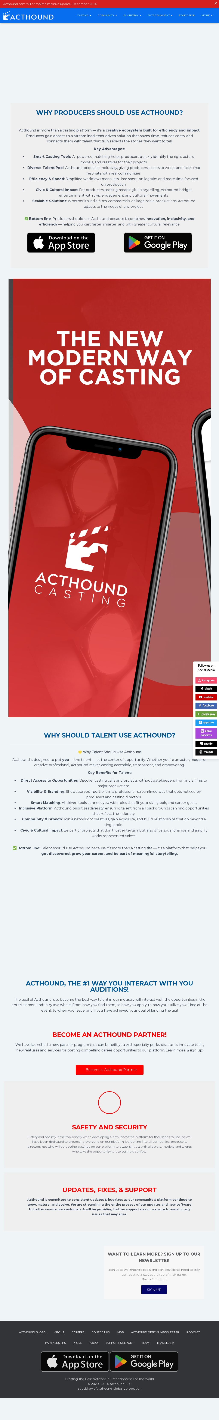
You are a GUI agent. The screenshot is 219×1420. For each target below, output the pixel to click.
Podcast (193, 1332)
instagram (208, 680)
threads (208, 752)
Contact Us (101, 1332)
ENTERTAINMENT (159, 15)
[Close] (216, 3)
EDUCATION (187, 15)
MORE (205, 15)
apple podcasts (206, 733)
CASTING (83, 15)
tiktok (208, 688)
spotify (208, 743)
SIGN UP (154, 1290)
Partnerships (55, 1342)
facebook (208, 705)
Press (77, 1342)
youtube (208, 697)
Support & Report (120, 1342)
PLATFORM (131, 15)
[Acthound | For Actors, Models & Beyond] (28, 15)
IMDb (120, 1332)
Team (145, 1342)
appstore (208, 722)
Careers (78, 1332)
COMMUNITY (106, 15)
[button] (110, 1070)
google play (208, 714)
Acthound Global (33, 1332)
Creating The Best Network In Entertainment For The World (109, 1379)
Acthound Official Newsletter (155, 1332)
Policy (94, 1342)
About (59, 1332)
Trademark (165, 1342)
